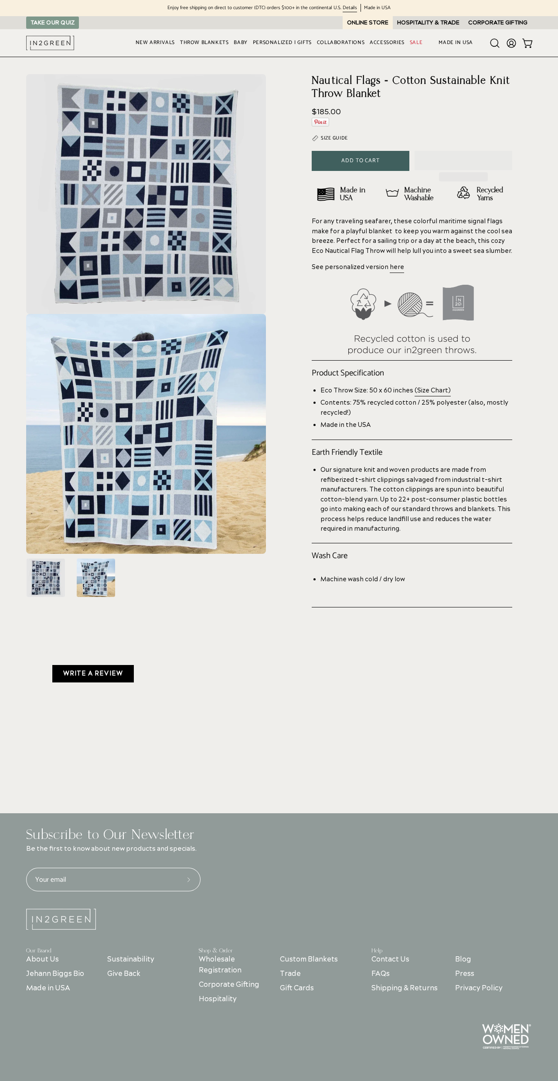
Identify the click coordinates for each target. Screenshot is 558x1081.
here (397, 267)
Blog (463, 959)
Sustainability (130, 959)
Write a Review (93, 673)
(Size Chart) (433, 390)
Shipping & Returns (404, 988)
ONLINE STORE (367, 23)
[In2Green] (50, 43)
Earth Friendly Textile (347, 452)
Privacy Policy (479, 988)
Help (376, 950)
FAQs (380, 974)
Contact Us (390, 959)
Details (350, 8)
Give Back (123, 974)
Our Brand (38, 950)
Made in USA (48, 988)
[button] (463, 160)
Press (464, 974)
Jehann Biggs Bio (55, 974)
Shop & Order (216, 950)
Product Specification (348, 373)
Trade (290, 974)
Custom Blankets (309, 959)
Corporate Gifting (229, 984)
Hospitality (218, 999)
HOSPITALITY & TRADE (428, 23)
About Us (42, 959)
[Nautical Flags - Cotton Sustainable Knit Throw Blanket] (45, 577)
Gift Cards (297, 988)
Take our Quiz (53, 23)
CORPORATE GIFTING (497, 23)
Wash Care (329, 556)
